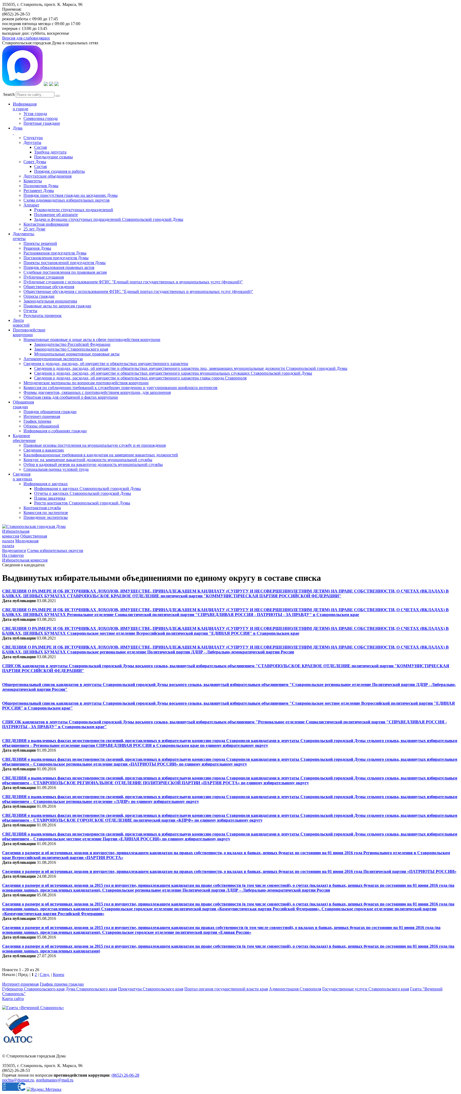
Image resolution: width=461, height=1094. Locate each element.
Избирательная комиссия (15, 533)
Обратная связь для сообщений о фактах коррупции (70, 397)
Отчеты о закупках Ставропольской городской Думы (82, 493)
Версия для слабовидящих (26, 38)
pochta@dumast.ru (18, 1080)
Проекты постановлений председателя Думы (64, 262)
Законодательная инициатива (50, 301)
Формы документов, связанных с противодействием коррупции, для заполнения (97, 392)
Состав (40, 147)
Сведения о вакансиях (43, 450)
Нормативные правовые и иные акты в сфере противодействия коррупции (91, 339)
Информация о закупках (45, 483)
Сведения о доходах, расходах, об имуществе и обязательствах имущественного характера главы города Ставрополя (140, 378)
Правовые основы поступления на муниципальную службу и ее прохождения (94, 445)
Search (9, 94)
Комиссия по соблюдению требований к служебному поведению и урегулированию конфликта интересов (120, 387)
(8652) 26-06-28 (125, 1075)
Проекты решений (40, 243)
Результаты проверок (42, 315)
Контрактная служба (42, 507)
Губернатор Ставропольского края (33, 989)
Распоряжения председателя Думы (54, 253)
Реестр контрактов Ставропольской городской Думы (82, 503)
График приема (37, 421)
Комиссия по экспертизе (45, 512)
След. (45, 974)
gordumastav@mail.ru (54, 1080)
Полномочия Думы (40, 185)
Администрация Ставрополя (295, 989)
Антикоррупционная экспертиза (53, 358)
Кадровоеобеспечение (24, 438)
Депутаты (32, 142)
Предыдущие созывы (53, 157)
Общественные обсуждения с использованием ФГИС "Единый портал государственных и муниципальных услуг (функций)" (138, 291)
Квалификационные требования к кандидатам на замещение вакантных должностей (100, 455)
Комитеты (32, 181)
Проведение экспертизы (45, 517)
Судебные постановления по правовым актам (65, 272)
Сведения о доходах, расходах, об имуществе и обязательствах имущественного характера (105, 363)
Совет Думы (34, 161)
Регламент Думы (38, 190)
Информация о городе (25, 106)
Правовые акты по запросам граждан (57, 306)
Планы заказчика (49, 498)
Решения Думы (37, 248)
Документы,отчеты (24, 236)
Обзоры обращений (41, 426)
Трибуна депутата (50, 152)
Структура (33, 137)
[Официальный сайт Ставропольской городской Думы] (34, 526)
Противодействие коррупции (29, 332)
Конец (58, 974)
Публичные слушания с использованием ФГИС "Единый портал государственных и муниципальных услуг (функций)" (133, 282)
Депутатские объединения (47, 176)
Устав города (35, 113)
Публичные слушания (43, 277)
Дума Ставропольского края (91, 989)
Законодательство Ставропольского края (71, 349)
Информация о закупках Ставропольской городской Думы (87, 488)
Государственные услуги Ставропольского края (365, 989)
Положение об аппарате (56, 214)
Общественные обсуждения (48, 286)
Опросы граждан (38, 296)
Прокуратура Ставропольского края (150, 989)
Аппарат (31, 205)
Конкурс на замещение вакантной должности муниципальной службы (87, 459)
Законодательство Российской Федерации (72, 344)
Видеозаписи (14, 550)
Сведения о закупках (22, 476)
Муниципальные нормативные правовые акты (77, 354)
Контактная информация (46, 224)
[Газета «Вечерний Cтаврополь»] (33, 1007)
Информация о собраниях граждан (55, 431)
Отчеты (30, 310)
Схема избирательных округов (55, 550)
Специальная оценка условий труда (56, 469)
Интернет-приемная (41, 416)
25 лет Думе (34, 229)
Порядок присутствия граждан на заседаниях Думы (70, 195)
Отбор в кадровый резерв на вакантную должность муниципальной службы (93, 464)
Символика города (40, 118)
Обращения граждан (23, 404)
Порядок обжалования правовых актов (58, 267)
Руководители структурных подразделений (73, 209)
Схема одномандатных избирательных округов (66, 200)
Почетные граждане (41, 123)
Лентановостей (21, 322)
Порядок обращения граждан (50, 411)
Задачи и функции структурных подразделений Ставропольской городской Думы (108, 219)
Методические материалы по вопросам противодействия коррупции (86, 383)
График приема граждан (62, 984)
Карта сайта (13, 998)
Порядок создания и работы (59, 171)
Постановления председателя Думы (56, 258)
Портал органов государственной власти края (226, 989)
